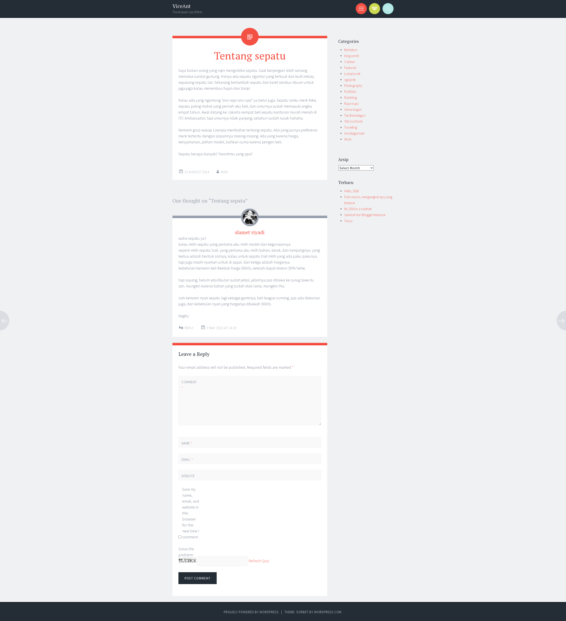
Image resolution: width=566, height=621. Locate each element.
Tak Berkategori (354, 115)
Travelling (350, 127)
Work (348, 139)
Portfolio (350, 91)
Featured (350, 68)
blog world (351, 56)
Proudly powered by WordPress (251, 612)
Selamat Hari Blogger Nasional (364, 215)
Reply (189, 328)
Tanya (348, 221)
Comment (189, 385)
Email (187, 460)
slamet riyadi (250, 232)
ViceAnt (181, 6)
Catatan (349, 62)
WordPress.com (327, 612)
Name (187, 443)
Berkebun (350, 50)
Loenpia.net (352, 74)
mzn (224, 172)
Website (188, 476)
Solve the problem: (186, 551)
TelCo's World (353, 121)
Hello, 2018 (351, 191)
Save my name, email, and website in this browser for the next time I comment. (190, 513)
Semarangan (353, 109)
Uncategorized (354, 133)
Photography (353, 86)
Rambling (350, 97)
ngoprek (350, 80)
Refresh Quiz (259, 561)
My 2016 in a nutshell (357, 209)
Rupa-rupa (351, 103)
